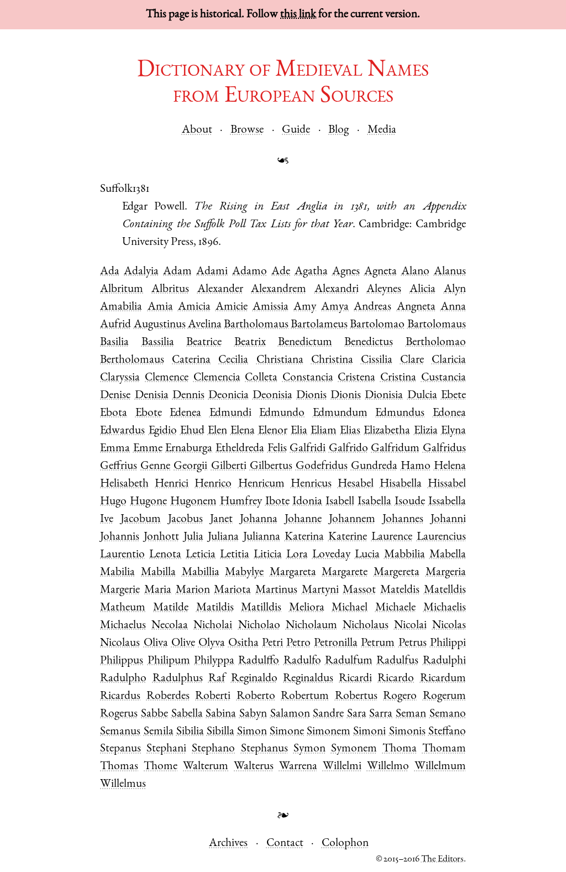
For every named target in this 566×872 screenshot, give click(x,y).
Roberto (256, 696)
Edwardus (122, 431)
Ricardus (120, 696)
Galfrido (348, 449)
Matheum (122, 608)
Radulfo (302, 661)
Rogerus (119, 714)
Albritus (170, 289)
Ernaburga (188, 449)
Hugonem (193, 502)
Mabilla (158, 572)
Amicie (232, 307)
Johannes (402, 519)
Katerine (347, 537)
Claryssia (120, 378)
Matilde (170, 608)
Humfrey (241, 502)
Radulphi (444, 661)
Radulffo (258, 661)
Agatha (311, 272)
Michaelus (123, 625)
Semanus (120, 732)
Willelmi (342, 766)
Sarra (380, 714)
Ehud (192, 431)
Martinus (276, 590)
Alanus (450, 272)
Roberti (212, 696)
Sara (356, 714)
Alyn (455, 289)
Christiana (279, 360)
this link (298, 14)
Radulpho (123, 679)
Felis (277, 449)
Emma (115, 449)
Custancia (443, 378)
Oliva (156, 643)
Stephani (166, 749)
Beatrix (250, 342)
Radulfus (397, 661)
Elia (299, 431)
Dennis (188, 395)
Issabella (447, 502)
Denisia (152, 395)
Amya (335, 307)
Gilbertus (271, 466)
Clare (412, 360)
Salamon (290, 714)
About (197, 130)
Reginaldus (308, 679)
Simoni (369, 732)
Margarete (345, 572)
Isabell (340, 502)
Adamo (249, 272)
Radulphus (178, 679)
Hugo (113, 502)
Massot (359, 590)
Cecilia (233, 360)
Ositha (243, 643)
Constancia (307, 378)
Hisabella (401, 484)
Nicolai (410, 625)
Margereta (397, 572)
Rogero (400, 696)
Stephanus (264, 749)
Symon (310, 749)
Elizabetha (387, 431)
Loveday (331, 555)
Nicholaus (366, 625)
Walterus (254, 766)
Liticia (268, 555)
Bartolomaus (436, 325)
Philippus (121, 661)
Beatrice (204, 342)
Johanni (448, 519)
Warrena (298, 766)
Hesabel (356, 484)
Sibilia (190, 732)
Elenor (272, 431)
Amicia (194, 307)
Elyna (453, 431)
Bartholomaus (256, 325)
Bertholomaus (132, 360)
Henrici (171, 484)
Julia (193, 537)
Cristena (356, 378)
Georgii (190, 466)
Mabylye (244, 572)
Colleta (261, 378)
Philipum (169, 661)
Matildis (215, 608)
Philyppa (214, 661)
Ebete (453, 395)
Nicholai (212, 625)
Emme (148, 449)
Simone (287, 732)
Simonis (407, 732)
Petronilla (336, 643)
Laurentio (122, 555)
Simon (252, 732)
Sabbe (154, 714)
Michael (350, 608)
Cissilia (376, 360)
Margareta (293, 572)
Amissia (271, 307)
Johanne (303, 519)
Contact (284, 843)
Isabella (374, 502)
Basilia (114, 342)
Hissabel (447, 484)
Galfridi (308, 449)
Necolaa (169, 625)
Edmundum (340, 413)
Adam (177, 272)
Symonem (354, 749)
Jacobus (185, 519)
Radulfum (349, 661)
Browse (247, 130)
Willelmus (123, 784)
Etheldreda (240, 449)
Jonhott (161, 537)
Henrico (213, 484)
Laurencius (441, 537)
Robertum (305, 696)
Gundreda (374, 466)
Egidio (163, 431)
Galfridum (395, 449)
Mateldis (400, 590)
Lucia (367, 555)
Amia (160, 307)
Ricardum (443, 679)
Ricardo (396, 679)
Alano (415, 272)
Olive (183, 643)
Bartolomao (377, 325)
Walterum (205, 766)
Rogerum (444, 696)
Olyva (211, 643)
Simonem (328, 732)
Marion (193, 590)
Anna (453, 307)
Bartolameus (319, 325)
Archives (228, 843)
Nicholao (259, 625)
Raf (217, 679)
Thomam (444, 749)
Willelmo (388, 766)
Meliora (306, 608)
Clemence (166, 378)
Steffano (447, 732)
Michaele (395, 608)
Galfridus (444, 449)
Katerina (304, 537)
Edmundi (230, 413)
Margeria (446, 572)
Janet (221, 519)
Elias (350, 431)
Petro (298, 643)
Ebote (148, 413)
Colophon (345, 843)
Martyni (320, 590)
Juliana (223, 537)
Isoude (410, 502)
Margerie (120, 590)
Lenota (165, 555)
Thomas (119, 766)
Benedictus (368, 342)
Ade (280, 272)
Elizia (426, 431)
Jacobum (140, 519)
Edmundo (282, 413)
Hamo (416, 466)
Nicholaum (311, 625)
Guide (296, 130)
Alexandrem (278, 289)
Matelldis (445, 590)
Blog (338, 130)
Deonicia (228, 395)
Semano (447, 714)
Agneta (380, 272)
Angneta (416, 307)
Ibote (277, 502)
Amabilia (121, 307)
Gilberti (229, 466)
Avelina (205, 325)
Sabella (187, 714)
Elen (217, 431)
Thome (160, 766)
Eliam (324, 431)
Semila (159, 732)
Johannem (352, 519)
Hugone (148, 502)
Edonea (449, 413)
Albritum (121, 289)
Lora (297, 555)
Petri (272, 643)
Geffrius (118, 466)
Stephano (213, 749)
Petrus (413, 643)
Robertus (356, 696)
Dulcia (422, 395)
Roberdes (168, 696)
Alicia (423, 289)
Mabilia (117, 572)
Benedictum (305, 342)
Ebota (113, 413)
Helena (450, 466)
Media (382, 130)
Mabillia (200, 572)
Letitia (234, 555)
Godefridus (322, 466)
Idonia (307, 502)
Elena (242, 431)
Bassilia (158, 342)
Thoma (399, 749)
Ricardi (355, 679)
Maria (157, 590)
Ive (106, 519)
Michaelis (444, 608)
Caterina (191, 360)
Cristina (398, 378)
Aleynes (383, 289)
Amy (305, 307)
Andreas (372, 307)
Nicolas (449, 625)
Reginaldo (254, 679)
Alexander (220, 289)
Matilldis (261, 608)
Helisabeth (124, 484)
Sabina (221, 714)
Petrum (378, 643)
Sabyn (253, 714)
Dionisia (384, 395)
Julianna (261, 537)
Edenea (185, 413)
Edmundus (399, 413)
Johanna (258, 519)
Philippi (448, 643)
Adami (212, 272)
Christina (332, 360)
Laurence (391, 537)
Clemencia (216, 378)
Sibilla (220, 732)
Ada (109, 272)
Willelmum (440, 766)
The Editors (442, 859)
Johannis (119, 537)
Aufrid (115, 325)
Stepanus (120, 749)
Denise (115, 395)
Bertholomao (436, 342)
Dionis (311, 395)
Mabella (447, 555)
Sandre (328, 714)
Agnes (346, 272)
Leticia (201, 555)
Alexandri (337, 289)
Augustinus (160, 325)
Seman (411, 714)
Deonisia (272, 395)
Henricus (311, 484)
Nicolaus (120, 643)
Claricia (449, 360)
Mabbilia (404, 555)
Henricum (261, 484)
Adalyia (141, 272)
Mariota (232, 590)
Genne (155, 466)
